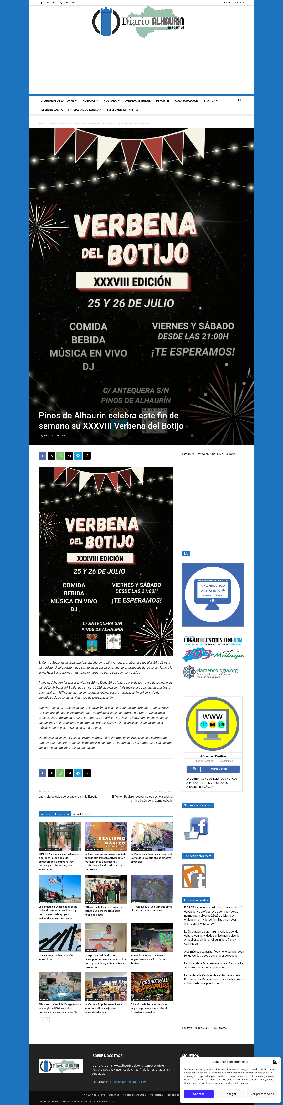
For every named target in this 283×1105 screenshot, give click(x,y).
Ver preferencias (262, 1094)
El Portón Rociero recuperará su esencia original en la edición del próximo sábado (142, 798)
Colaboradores (187, 100)
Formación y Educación (50, 849)
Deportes (163, 100)
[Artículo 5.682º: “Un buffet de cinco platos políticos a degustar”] (152, 889)
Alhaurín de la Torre (57, 100)
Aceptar (198, 1094)
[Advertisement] (141, 67)
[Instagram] (48, 2)
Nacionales (173, 1094)
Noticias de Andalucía (134, 1094)
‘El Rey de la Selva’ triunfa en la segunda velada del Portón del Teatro (148, 959)
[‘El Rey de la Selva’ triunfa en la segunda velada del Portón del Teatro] (152, 937)
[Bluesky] (73, 2)
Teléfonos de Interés (122, 110)
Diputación (45, 901)
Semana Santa (52, 110)
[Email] (69, 456)
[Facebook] (41, 2)
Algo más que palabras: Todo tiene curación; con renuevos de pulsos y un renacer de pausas (214, 953)
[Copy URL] (87, 456)
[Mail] (54, 2)
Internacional (156, 1094)
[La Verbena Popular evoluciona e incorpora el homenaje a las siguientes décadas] (106, 986)
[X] (61, 2)
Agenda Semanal (138, 100)
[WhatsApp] (60, 456)
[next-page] (47, 1019)
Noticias (88, 100)
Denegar (230, 1094)
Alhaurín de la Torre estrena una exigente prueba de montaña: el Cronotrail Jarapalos (149, 1008)
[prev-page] (41, 1019)
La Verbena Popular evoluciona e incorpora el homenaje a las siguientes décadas (103, 1008)
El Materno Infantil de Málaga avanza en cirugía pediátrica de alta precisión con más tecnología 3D (60, 1008)
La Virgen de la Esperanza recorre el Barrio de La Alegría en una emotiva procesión (151, 858)
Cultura (110, 100)
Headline (44, 999)
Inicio (41, 123)
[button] (275, 1062)
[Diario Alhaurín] (141, 22)
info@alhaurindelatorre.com (128, 1081)
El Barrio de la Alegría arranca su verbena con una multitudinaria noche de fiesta (103, 911)
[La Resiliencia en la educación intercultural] (60, 937)
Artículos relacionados (55, 814)
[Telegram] (78, 456)
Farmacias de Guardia (84, 110)
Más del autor (81, 814)
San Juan (211, 100)
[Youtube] (67, 2)
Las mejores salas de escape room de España (68, 796)
